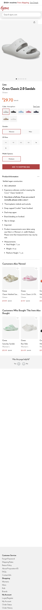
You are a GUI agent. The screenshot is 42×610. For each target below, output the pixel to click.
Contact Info (6, 575)
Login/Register (7, 598)
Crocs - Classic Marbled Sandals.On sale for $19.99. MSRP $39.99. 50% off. (10, 284)
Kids (3, 588)
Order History (7, 608)
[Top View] (18, 78)
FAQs (4, 572)
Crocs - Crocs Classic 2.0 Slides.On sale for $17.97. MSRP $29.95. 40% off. (29, 284)
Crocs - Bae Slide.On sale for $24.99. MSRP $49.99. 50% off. (29, 334)
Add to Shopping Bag (21, 167)
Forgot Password (8, 559)
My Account (24, 8)
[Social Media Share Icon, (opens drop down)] (34, 22)
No (27, 364)
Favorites (29, 8)
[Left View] (21, 78)
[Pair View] (16, 78)
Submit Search (38, 14)
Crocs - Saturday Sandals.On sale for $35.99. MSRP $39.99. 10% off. (10, 334)
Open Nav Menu (39, 8)
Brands (4, 591)
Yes (15, 364)
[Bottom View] (20, 78)
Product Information (10, 176)
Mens (4, 585)
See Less (36, 106)
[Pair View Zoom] (21, 48)
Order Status (7, 604)
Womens (5, 582)
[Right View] (25, 78)
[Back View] (23, 78)
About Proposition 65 (10, 568)
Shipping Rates (7, 562)
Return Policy (7, 565)
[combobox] (21, 14)
